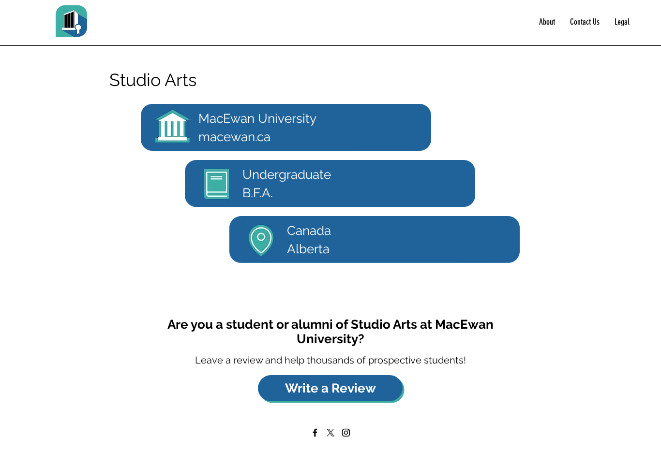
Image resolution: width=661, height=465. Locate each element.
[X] (330, 432)
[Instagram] (346, 432)
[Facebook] (315, 432)
